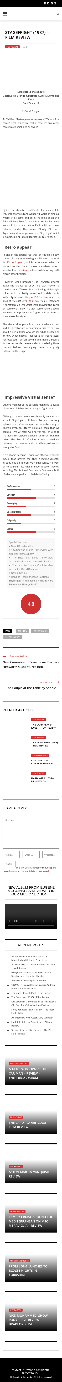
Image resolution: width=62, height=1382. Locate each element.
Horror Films (40, 631)
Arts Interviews (40, 755)
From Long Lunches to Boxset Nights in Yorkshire (28, 1270)
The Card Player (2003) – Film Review (43, 726)
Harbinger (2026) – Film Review (42, 780)
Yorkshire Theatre (19, 1063)
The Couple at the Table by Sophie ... (32, 688)
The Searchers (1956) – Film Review (44, 744)
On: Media (28, 1377)
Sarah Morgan (13, 637)
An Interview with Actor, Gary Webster (32, 1017)
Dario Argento (15, 262)
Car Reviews (16, 1166)
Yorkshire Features (19, 1261)
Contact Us (18, 1370)
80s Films (22, 631)
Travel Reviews (17, 1211)
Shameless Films (18, 584)
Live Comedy (15, 1310)
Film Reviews (12, 47)
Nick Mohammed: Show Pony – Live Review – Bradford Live (28, 1319)
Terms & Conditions (38, 1370)
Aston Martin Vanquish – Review (28, 980)
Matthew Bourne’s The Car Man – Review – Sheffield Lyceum (28, 1073)
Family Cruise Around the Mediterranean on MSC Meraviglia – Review (31, 1221)
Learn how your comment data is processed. (26, 871)
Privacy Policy (30, 1373)
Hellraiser (33, 300)
